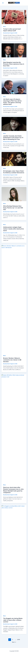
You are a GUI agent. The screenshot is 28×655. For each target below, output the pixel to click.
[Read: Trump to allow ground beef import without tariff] (14, 17)
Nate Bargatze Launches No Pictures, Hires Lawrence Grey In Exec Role (13, 64)
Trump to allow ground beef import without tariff (12, 29)
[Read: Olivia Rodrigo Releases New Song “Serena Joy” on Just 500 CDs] (14, 194)
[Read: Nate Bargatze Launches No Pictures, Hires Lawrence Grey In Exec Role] (14, 50)
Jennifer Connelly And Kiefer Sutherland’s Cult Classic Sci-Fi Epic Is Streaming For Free (13, 137)
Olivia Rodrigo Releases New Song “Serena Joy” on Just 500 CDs (13, 207)
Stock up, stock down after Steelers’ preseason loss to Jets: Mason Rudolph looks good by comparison (13, 490)
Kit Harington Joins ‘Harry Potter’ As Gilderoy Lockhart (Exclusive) (13, 171)
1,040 (18, 639)
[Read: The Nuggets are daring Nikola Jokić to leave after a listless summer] (14, 559)
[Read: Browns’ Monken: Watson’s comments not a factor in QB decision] (14, 299)
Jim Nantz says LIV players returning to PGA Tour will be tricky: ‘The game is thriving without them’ (12, 101)
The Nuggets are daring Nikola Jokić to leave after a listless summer (12, 620)
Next (14, 642)
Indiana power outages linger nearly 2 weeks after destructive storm (13, 228)
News (4, 26)
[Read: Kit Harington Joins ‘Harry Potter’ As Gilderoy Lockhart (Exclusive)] (14, 159)
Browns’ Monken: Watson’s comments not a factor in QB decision (12, 359)
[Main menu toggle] (2, 2)
